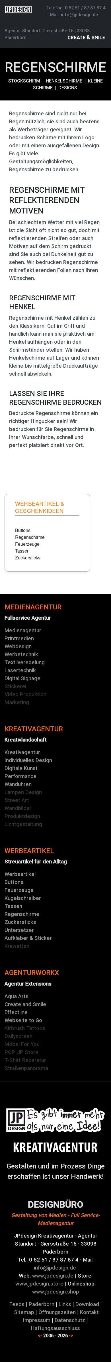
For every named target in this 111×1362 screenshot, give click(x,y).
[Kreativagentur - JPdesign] (55, 1120)
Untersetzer (19, 930)
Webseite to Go (23, 1020)
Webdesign (18, 646)
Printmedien (19, 638)
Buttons (14, 882)
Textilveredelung (25, 662)
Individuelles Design (28, 760)
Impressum (36, 1320)
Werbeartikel (20, 874)
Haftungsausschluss (55, 1328)
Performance (20, 776)
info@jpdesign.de (79, 14)
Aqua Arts (16, 996)
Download (87, 1304)
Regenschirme (22, 914)
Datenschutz (70, 1320)
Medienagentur (23, 630)
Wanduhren (18, 784)
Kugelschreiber (23, 898)
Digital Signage (22, 678)
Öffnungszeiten (57, 1312)
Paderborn (41, 1304)
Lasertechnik (20, 670)
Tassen (13, 906)
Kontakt (89, 1312)
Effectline (16, 1012)
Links (65, 1304)
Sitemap (24, 1312)
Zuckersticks (20, 922)
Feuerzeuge (19, 890)
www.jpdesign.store (39, 1284)
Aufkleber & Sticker (28, 938)
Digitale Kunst (21, 768)
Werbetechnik (21, 654)
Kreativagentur (22, 752)
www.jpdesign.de (52, 1276)
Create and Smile (25, 1004)
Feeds (16, 1304)
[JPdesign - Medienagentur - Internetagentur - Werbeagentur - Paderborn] (55, 1147)
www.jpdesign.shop (55, 1292)
